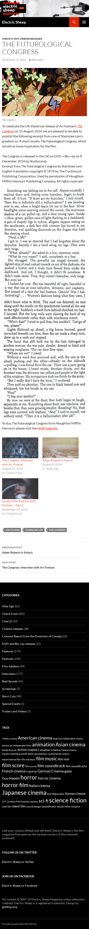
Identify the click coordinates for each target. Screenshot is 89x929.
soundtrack (48, 806)
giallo (68, 771)
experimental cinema (58, 753)
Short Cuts (9, 696)
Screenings (9, 688)
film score (13, 765)
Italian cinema (39, 785)
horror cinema (49, 778)
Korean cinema (75, 793)
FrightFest (31, 771)
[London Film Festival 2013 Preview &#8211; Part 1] (20, 488)
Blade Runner (9, 750)
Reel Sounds (10, 681)
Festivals (7, 658)
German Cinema (51, 771)
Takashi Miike (63, 806)
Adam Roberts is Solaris (57, 460)
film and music (29, 759)
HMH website (47, 428)
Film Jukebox (10, 666)
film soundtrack (51, 765)
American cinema (35, 738)
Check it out (10, 38)
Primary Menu (84, 22)
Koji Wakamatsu (56, 793)
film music (46, 758)
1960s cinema (9, 738)
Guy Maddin (11, 778)
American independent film (16, 745)
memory (34, 801)
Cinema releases (31, 38)
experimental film (11, 759)
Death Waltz (27, 753)
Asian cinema (70, 744)
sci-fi (43, 800)
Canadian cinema (49, 750)
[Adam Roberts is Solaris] (60, 447)
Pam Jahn (37, 59)
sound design (33, 806)
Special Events (11, 704)
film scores (31, 766)
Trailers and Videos (14, 711)
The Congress (57, 530)
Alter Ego (8, 606)
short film (6, 806)
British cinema (27, 750)
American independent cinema (68, 738)
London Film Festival (18, 801)
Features (7, 651)
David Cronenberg (11, 753)
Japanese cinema (24, 792)
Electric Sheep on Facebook (19, 885)
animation (43, 744)
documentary (41, 753)
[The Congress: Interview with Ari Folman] (20, 447)
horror (28, 777)
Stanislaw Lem (34, 530)
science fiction (68, 800)
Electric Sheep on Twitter (18, 862)
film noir (64, 759)
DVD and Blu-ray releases (18, 643)
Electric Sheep (14, 22)
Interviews (9, 673)
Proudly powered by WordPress (19, 923)
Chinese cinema (69, 750)
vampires (75, 806)
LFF (4, 801)
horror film (15, 784)
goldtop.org (9, 907)
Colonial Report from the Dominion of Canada (32, 636)
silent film (19, 806)
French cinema (13, 771)
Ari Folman (12, 530)
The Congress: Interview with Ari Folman (28, 565)
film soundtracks (76, 766)
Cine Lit (7, 621)
